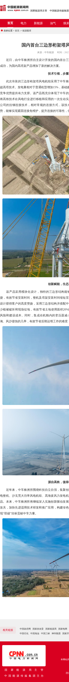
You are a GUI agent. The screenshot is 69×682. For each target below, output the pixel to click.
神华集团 (56, 633)
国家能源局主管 (38, 10)
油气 (53, 23)
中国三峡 (45, 633)
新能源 (38, 23)
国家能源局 (50, 629)
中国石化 (24, 633)
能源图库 (26, 30)
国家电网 (62, 629)
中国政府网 (25, 629)
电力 (23, 23)
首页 (10, 23)
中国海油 (34, 633)
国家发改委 (38, 629)
